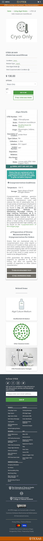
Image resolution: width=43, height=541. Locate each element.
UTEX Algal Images (27, 413)
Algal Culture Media (12, 416)
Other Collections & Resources (12, 454)
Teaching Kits (11, 421)
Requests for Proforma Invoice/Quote (28, 440)
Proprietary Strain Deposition (27, 422)
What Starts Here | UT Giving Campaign (13, 476)
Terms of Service (26, 522)
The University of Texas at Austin (14, 480)
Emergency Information (13, 464)
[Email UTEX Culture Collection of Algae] (23, 383)
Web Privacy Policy (12, 473)
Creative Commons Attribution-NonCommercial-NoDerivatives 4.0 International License (21, 513)
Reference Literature (12, 450)
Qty (7, 89)
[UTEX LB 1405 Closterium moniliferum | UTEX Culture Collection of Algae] (21, 30)
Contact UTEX (25, 452)
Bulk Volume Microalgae (13, 418)
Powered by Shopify (28, 531)
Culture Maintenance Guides (13, 435)
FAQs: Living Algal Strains (24, 98)
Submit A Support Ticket (28, 455)
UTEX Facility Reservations (14, 438)
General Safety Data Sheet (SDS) (22, 166)
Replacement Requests (28, 443)
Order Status (25, 449)
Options (9, 80)
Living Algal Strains (12, 410)
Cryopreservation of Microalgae (12, 441)
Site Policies (10, 467)
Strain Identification (27, 418)
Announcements (26, 437)
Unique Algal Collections (13, 447)
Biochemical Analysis (27, 425)
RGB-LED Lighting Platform (14, 428)
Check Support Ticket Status (27, 458)
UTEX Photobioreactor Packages (13, 425)
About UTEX (25, 434)
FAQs (24, 446)
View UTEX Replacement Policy (22, 270)
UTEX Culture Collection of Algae (23, 529)
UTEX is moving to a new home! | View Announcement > (21, 5)
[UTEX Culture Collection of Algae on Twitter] (8, 383)
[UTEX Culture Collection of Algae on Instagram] (18, 383)
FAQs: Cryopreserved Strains (22, 276)
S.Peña (19, 531)
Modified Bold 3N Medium (24, 126)
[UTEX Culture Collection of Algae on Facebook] (13, 383)
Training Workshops (27, 410)
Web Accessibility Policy (13, 470)
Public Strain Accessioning (14, 444)
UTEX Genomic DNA (27, 416)
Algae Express (11, 413)
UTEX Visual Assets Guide (13, 457)
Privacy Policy (16, 522)
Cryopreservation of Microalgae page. (21, 225)
